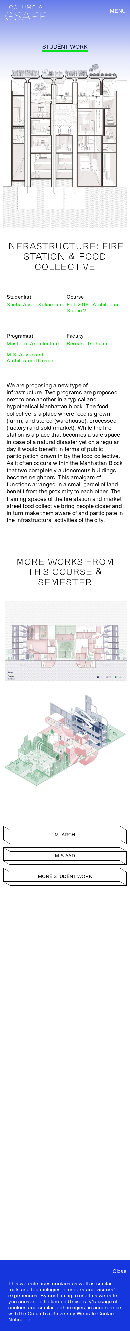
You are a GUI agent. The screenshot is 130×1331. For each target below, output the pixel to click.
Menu (118, 11)
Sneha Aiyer (21, 305)
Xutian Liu (49, 305)
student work (64, 46)
